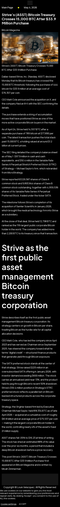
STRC (52, 164)
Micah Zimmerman (11, 468)
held (25, 129)
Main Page (7, 7)
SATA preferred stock (18, 363)
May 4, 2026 (30, 7)
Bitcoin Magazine (11, 30)
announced (24, 99)
